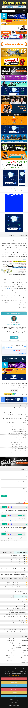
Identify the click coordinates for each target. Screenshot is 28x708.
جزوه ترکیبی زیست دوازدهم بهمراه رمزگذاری (18, 427)
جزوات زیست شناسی (8, 188)
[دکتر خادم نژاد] (14, 147)
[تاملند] (14, 371)
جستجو (3, 11)
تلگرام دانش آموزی (14, 689)
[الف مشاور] (14, 155)
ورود (2, 477)
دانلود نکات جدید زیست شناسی (20, 437)
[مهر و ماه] (14, 16)
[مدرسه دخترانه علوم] (14, 108)
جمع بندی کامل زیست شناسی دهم (19, 604)
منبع (26, 309)
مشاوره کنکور (25, 650)
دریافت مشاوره (14, 333)
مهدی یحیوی (12, 652)
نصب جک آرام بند (24, 653)
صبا (11, 520)
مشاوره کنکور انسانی (11, 650)
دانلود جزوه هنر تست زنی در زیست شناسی (18, 446)
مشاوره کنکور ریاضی (11, 657)
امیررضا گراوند (18, 383)
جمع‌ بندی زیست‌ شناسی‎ (13, 385)
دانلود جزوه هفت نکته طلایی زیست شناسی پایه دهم (16, 450)
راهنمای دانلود (21, 353)
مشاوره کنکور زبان (11, 659)
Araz (24, 515)
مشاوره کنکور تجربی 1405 (23, 643)
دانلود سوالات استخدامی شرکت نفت (21, 642)
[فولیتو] (14, 32)
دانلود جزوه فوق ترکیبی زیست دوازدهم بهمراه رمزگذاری (16, 407)
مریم (12, 540)
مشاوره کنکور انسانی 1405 (23, 645)
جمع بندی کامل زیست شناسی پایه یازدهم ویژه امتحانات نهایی (15, 629)
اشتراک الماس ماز (25, 638)
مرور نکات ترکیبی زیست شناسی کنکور (19, 622)
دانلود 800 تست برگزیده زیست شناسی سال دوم (17, 612)
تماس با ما (10, 668)
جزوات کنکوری (16, 188)
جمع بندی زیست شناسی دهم (22, 387)
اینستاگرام (14, 696)
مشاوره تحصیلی (25, 655)
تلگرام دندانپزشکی (14, 682)
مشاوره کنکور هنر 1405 (10, 640)
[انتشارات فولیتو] (14, 70)
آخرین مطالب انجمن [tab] (7, 552)
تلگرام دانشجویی (14, 692)
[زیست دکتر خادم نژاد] (14, 36)
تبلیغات (5, 668)
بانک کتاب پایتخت (24, 659)
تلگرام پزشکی (14, 679)
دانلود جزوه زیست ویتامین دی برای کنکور (19, 442)
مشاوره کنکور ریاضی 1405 (10, 655)
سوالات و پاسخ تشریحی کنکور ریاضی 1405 (18, 555)
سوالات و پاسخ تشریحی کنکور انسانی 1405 (18, 557)
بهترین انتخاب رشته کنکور (10, 660)
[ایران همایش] (14, 164)
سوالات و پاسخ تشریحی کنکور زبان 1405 (18, 561)
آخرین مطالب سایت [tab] (21, 552)
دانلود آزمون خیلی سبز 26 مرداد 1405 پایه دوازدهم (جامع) (15, 582)
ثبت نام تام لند (11, 648)
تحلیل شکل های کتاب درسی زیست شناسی (18, 620)
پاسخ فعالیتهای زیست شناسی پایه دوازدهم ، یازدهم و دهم (16, 410)
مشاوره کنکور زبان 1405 (24, 652)
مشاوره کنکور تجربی (11, 642)
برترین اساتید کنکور (24, 662)
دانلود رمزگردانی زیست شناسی (20, 435)
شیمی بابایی (12, 647)
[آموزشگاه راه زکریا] (14, 114)
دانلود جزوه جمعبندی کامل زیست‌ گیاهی (19, 444)
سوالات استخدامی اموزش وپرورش (22, 647)
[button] (25, 10)
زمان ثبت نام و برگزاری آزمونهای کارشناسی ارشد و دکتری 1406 (15, 587)
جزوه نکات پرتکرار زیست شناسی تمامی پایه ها (18, 453)
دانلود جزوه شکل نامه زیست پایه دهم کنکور (18, 610)
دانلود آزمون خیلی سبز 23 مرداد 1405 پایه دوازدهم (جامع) (15, 584)
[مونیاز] (14, 138)
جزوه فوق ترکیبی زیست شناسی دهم (19, 431)
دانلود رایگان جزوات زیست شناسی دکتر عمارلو (18, 602)
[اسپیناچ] (14, 78)
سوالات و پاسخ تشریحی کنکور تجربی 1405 (18, 559)
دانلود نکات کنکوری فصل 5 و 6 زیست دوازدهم (18, 455)
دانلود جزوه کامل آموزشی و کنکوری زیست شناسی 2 (16, 627)
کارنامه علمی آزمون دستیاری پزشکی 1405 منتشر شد (16, 589)
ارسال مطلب (21, 668)
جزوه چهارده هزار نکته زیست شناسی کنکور (18, 440)
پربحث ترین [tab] (8, 597)
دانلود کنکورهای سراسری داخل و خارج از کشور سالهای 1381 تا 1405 (14, 566)
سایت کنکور (20, 352)
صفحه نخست (23, 188)
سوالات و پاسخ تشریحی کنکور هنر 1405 (18, 564)
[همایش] (14, 100)
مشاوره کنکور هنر (25, 660)
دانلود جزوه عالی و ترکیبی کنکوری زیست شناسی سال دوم (16, 608)
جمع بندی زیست (12, 383)
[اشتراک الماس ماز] (14, 91)
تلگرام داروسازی (14, 685)
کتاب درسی (8, 290)
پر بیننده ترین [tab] (22, 597)
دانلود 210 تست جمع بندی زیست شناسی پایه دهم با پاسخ (15, 606)
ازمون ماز (26, 648)
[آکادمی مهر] (14, 120)
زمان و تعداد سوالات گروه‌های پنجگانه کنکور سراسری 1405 (15, 572)
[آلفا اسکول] (14, 44)
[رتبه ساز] (14, 28)
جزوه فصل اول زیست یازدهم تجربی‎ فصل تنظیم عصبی (16, 614)
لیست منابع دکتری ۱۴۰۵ (24, 657)
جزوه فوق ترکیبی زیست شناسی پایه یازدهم (18, 429)
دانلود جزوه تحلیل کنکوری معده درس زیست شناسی (17, 433)
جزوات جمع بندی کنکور (22, 599)
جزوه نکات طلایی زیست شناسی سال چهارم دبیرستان (16, 631)
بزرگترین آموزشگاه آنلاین (10, 638)
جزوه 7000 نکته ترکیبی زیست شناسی (19, 625)
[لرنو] (14, 61)
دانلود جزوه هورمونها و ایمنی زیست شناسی (18, 448)
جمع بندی (8, 288)
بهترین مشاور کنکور (11, 653)
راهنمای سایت (15, 668)
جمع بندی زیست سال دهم (22, 385)
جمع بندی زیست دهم (5, 383)
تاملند (13, 645)
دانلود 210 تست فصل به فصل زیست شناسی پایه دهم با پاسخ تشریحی (13, 412)
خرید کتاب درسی (11, 643)
